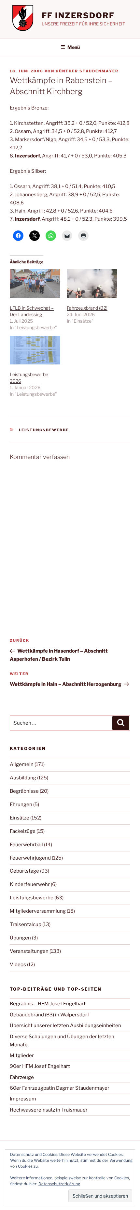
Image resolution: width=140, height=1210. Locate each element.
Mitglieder (22, 1055)
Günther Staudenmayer (87, 71)
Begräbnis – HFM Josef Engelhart (48, 1004)
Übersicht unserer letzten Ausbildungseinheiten (65, 1025)
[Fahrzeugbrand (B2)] (92, 283)
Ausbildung (23, 778)
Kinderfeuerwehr (30, 884)
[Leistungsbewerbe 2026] (35, 350)
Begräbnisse (24, 791)
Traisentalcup (25, 924)
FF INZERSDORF (78, 15)
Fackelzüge (22, 831)
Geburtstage (24, 871)
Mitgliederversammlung (38, 911)
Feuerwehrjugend (30, 858)
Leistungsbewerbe (44, 430)
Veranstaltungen (29, 951)
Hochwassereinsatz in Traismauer (49, 1110)
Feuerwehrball (26, 845)
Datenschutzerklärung (59, 1183)
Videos (18, 964)
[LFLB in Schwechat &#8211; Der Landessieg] (35, 283)
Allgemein (22, 764)
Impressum (23, 1099)
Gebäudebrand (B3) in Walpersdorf (49, 1015)
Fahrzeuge (22, 1077)
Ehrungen (21, 804)
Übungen (20, 938)
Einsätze (19, 818)
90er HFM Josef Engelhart (40, 1066)
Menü (73, 47)
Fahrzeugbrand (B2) (87, 308)
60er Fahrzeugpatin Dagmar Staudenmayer (59, 1088)
